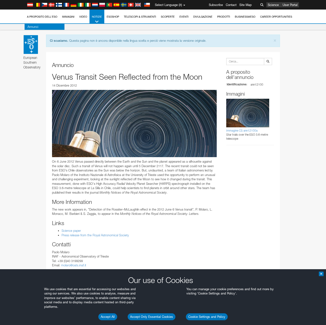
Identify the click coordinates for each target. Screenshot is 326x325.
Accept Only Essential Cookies (151, 317)
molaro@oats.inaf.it (73, 265)
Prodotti (223, 16)
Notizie (97, 16)
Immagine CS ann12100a (242, 130)
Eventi (184, 16)
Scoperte (168, 16)
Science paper (71, 230)
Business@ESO (245, 16)
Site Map (245, 5)
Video (83, 16)
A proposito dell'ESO (42, 16)
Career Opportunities (276, 16)
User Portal (290, 5)
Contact (231, 5)
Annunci (32, 27)
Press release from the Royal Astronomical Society (95, 235)
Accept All (108, 317)
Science (273, 5)
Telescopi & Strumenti (140, 16)
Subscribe (216, 5)
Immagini (68, 16)
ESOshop (113, 16)
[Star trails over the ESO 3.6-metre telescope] (134, 123)
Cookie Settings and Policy (206, 317)
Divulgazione (202, 16)
